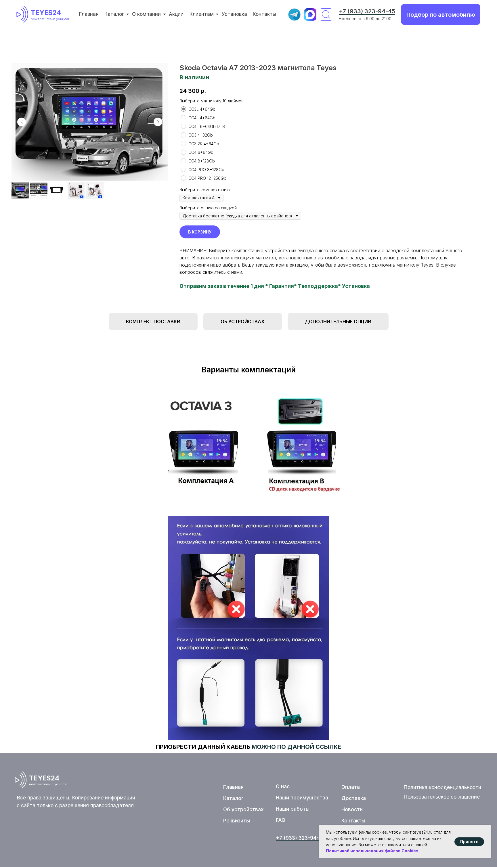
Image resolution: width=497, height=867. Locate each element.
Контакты (264, 14)
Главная (89, 14)
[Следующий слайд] (158, 122)
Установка (234, 14)
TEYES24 (46, 13)
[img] (23, 14)
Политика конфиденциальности (442, 787)
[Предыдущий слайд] (21, 122)
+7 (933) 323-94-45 (367, 11)
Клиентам (201, 14)
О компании (146, 14)
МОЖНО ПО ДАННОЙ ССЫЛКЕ (296, 746)
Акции (176, 14)
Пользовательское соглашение (442, 797)
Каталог (114, 14)
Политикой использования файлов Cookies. (373, 850)
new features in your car (50, 19)
